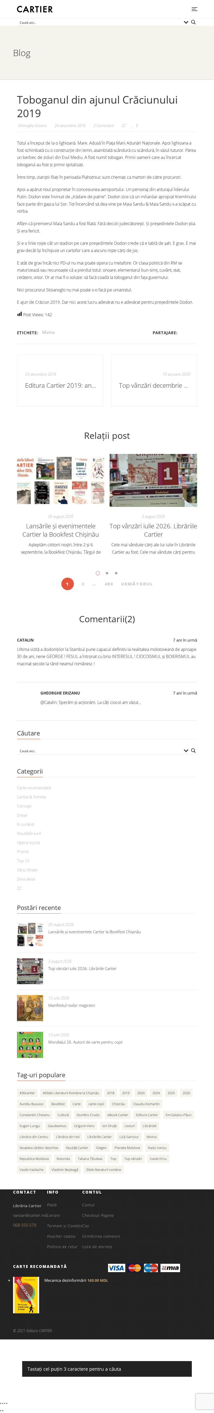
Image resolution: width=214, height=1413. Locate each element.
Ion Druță (109, 1125)
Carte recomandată (34, 787)
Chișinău (118, 1103)
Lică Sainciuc (129, 1136)
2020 (141, 1093)
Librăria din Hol (68, 1136)
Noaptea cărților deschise (39, 1147)
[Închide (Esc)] (6, 1403)
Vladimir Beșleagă (64, 1169)
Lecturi (129, 1125)
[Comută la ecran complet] (2, 1403)
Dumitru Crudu (88, 1114)
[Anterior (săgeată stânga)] (0, 1410)
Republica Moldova (34, 1158)
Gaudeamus (57, 1125)
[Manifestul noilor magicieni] (30, 1008)
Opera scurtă (28, 842)
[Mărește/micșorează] (0, 1403)
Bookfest (58, 1103)
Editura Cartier (147, 1114)
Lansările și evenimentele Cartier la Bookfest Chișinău (60, 530)
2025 (171, 1093)
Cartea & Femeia (31, 796)
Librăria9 (149, 1125)
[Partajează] (4, 1403)
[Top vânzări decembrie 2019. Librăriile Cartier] (154, 381)
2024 (156, 1093)
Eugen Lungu (30, 1125)
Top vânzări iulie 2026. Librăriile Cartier (153, 530)
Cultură (63, 1114)
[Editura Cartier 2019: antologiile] (60, 381)
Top (113, 1158)
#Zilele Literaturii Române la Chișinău (71, 1093)
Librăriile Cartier (99, 1136)
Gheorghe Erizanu (60, 693)
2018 (110, 1093)
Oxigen (101, 1147)
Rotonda (63, 1158)
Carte (77, 1103)
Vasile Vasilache (32, 1169)
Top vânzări (133, 1158)
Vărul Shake (27, 869)
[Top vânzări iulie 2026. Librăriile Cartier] (153, 480)
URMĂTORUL (137, 584)
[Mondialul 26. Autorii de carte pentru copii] (30, 1045)
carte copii (96, 1103)
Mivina (48, 332)
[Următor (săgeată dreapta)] (2, 1410)
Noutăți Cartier (77, 1147)
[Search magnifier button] (193, 22)
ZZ (124, 125)
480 (109, 584)
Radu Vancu (157, 1147)
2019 (125, 1093)
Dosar (22, 815)
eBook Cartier (118, 1114)
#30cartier (27, 1093)
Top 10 (23, 860)
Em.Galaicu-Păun (179, 1114)
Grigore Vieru (84, 1125)
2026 (186, 1093)
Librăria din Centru (34, 1136)
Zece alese (26, 879)
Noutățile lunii (29, 833)
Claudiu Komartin (146, 1103)
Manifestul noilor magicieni (71, 1005)
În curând (25, 824)
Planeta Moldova (127, 1147)
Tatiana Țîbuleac (90, 1158)
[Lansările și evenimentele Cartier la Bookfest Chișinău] (60, 480)
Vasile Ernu (158, 1158)
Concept (24, 806)
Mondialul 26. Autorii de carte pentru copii (85, 1042)
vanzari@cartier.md (30, 1215)
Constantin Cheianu (35, 1114)
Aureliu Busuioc (32, 1103)
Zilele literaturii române (103, 1169)
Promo (23, 851)
